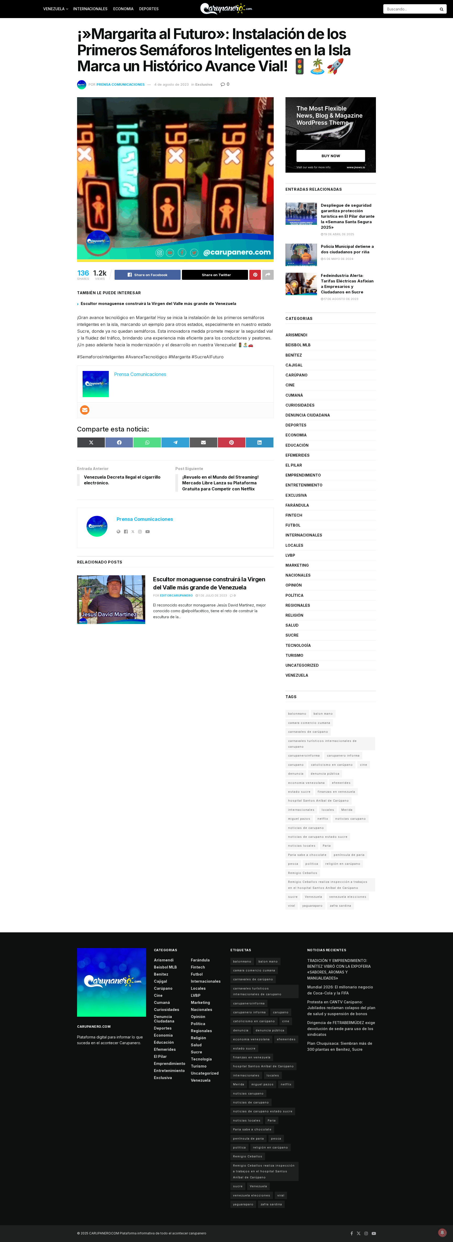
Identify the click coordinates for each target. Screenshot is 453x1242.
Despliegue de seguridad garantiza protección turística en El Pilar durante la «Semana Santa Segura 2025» (348, 216)
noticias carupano (350, 818)
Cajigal (294, 365)
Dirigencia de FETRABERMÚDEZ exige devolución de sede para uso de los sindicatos (341, 1028)
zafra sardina (340, 905)
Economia (123, 9)
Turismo (294, 655)
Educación (297, 445)
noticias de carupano (306, 828)
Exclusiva (203, 84)
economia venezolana (306, 783)
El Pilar (293, 465)
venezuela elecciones (347, 897)
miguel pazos (299, 818)
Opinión (293, 585)
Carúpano (296, 375)
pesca (293, 864)
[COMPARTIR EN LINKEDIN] (260, 442)
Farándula (297, 505)
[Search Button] (442, 9)
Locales (294, 545)
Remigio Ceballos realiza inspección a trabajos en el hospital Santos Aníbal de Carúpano (328, 884)
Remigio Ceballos (302, 873)
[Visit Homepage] (226, 8)
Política (294, 595)
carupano (296, 765)
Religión (294, 615)
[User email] (84, 410)
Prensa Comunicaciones (120, 84)
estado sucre (299, 792)
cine (363, 765)
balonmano (297, 713)
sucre (293, 897)
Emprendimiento (303, 475)
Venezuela (53, 9)
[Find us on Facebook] (351, 1233)
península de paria (349, 855)
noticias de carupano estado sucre (318, 837)
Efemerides (297, 455)
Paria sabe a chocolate (307, 855)
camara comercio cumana (309, 723)
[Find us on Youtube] (374, 1233)
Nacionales (298, 575)
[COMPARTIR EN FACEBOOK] (119, 442)
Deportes (149, 9)
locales (328, 810)
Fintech (293, 515)
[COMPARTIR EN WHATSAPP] (147, 442)
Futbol (292, 525)
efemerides (341, 783)
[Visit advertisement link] (330, 135)
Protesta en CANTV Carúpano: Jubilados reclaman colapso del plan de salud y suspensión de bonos (341, 1008)
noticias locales (302, 845)
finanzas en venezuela (336, 792)
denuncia (296, 773)
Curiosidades (300, 405)
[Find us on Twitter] (359, 1233)
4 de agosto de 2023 (171, 84)
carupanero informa (343, 755)
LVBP (290, 555)
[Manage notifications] (442, 1232)
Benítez (293, 355)
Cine (290, 385)
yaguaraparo (312, 905)
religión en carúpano (342, 864)
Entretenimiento (303, 485)
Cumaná (294, 395)
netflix (322, 818)
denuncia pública (325, 773)
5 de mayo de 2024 (338, 259)
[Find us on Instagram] (366, 1233)
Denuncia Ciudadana (307, 415)
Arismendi (296, 335)
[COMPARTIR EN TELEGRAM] (175, 442)
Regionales (297, 605)
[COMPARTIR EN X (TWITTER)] (91, 442)
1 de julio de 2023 (212, 595)
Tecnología (298, 645)
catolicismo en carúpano (332, 765)
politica (311, 864)
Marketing (297, 565)
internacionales (301, 810)
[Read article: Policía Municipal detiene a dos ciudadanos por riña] (301, 255)
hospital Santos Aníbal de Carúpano (318, 800)
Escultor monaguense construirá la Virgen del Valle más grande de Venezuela (158, 303)
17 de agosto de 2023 (340, 299)
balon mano (323, 713)
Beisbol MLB (298, 345)
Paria (327, 845)
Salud (292, 625)
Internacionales (90, 9)
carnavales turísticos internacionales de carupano (322, 743)
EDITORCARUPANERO (176, 595)
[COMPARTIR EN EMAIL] (204, 442)
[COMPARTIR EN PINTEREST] (232, 442)
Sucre (292, 635)
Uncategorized (302, 665)
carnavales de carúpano (308, 732)
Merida (347, 810)
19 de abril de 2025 (338, 234)
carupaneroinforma (304, 755)
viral (291, 905)
